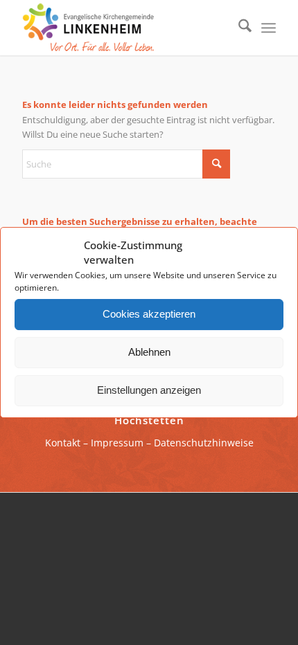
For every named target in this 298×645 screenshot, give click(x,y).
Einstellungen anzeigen (149, 390)
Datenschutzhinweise (204, 442)
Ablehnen (149, 352)
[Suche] (238, 27)
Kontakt (62, 442)
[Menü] (268, 27)
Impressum (117, 442)
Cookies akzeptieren (149, 314)
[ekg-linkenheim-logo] (123, 27)
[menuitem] (238, 27)
